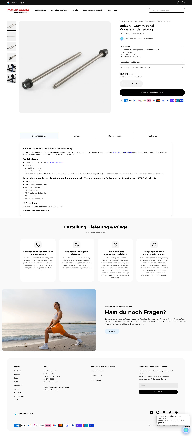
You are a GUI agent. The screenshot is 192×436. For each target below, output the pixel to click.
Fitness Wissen (96, 376)
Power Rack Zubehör (135, 21)
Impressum (18, 385)
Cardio (75, 10)
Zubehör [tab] (153, 136)
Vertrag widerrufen (50, 390)
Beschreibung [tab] (39, 136)
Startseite (123, 21)
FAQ (16, 382)
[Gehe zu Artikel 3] (11, 46)
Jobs (16, 378)
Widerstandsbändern (55, 162)
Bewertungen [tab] (115, 136)
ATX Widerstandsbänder (122, 152)
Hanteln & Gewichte (59, 10)
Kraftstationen (40, 10)
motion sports (157, 425)
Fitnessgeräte (96, 380)
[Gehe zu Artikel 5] (11, 68)
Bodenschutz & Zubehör (93, 10)
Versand (17, 389)
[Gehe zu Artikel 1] (11, 25)
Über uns (17, 371)
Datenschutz (19, 396)
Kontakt (17, 374)
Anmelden (158, 392)
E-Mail (112, 331)
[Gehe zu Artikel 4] (11, 57)
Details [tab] (77, 136)
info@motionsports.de (51, 376)
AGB (16, 400)
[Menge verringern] (123, 83)
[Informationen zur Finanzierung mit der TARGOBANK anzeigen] (122, 100)
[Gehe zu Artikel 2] (11, 36)
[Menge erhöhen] (132, 83)
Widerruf (17, 393)
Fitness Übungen (97, 371)
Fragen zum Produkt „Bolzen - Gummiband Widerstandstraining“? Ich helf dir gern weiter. (171, 419)
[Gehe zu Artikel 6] (11, 78)
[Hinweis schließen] (187, 416)
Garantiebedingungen (137, 33)
